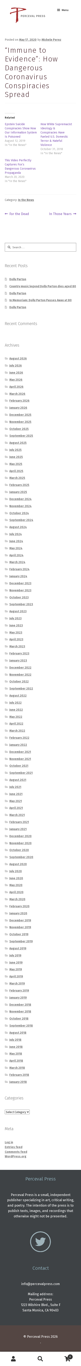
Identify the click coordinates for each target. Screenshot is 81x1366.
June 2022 (16, 710)
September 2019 (21, 941)
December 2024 (20, 499)
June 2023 (16, 625)
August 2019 (17, 948)
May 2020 (15, 885)
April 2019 (16, 976)
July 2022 (15, 702)
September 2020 (21, 857)
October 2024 (19, 513)
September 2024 (21, 520)
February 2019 (19, 990)
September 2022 (21, 688)
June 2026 (16, 372)
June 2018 (16, 1047)
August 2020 (18, 864)
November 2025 (20, 422)
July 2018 (15, 1040)
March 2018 (17, 1068)
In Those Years (60, 214)
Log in (9, 1142)
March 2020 (17, 899)
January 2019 (18, 997)
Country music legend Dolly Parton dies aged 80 (42, 286)
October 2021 (18, 766)
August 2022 (18, 695)
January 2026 (18, 408)
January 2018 (18, 1082)
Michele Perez (51, 40)
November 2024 (20, 506)
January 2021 (18, 829)
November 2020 (20, 843)
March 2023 (17, 646)
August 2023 (18, 611)
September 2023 (21, 604)
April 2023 (16, 639)
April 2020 (16, 892)
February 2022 (19, 738)
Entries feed (13, 1147)
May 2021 (15, 801)
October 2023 (19, 597)
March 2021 (17, 815)
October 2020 (19, 850)
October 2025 (19, 429)
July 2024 (15, 534)
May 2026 (15, 380)
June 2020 (16, 878)
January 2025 (18, 492)
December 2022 (20, 667)
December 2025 (20, 415)
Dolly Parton (17, 279)
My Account (13, 1359)
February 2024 (19, 569)
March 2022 (17, 731)
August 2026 (18, 358)
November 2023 (20, 590)
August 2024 (18, 527)
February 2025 (19, 485)
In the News (26, 200)
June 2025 (16, 457)
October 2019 (18, 934)
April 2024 (16, 555)
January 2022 (18, 745)
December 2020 (20, 836)
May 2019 (15, 969)
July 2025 (15, 450)
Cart (62, 1355)
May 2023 (15, 632)
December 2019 (20, 920)
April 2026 (16, 387)
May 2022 (15, 717)
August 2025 (18, 443)
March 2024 (17, 562)
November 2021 (20, 759)
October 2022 (19, 681)
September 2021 (21, 773)
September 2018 (21, 1025)
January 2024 (18, 576)
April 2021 (16, 808)
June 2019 (16, 962)
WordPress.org (15, 1156)
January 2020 (18, 913)
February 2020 (19, 906)
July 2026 (15, 365)
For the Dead (19, 214)
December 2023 (20, 583)
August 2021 (17, 780)
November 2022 (20, 674)
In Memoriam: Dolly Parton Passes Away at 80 (40, 300)
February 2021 (19, 822)
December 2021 (20, 752)
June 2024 (16, 541)
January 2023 (18, 660)
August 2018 (17, 1033)
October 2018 (18, 1018)
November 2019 (20, 927)
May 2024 (15, 548)
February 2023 (19, 653)
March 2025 (17, 478)
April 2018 (16, 1061)
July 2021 (15, 787)
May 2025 (15, 464)
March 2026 (17, 394)
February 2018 (19, 1075)
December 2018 (20, 1004)
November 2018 (20, 1011)
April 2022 (16, 723)
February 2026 (19, 400)
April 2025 (16, 471)
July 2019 (15, 955)
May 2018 (15, 1053)
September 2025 (21, 436)
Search (40, 1359)
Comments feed (16, 1152)
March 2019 (17, 983)
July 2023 (15, 618)
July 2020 (15, 871)
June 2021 (15, 794)
